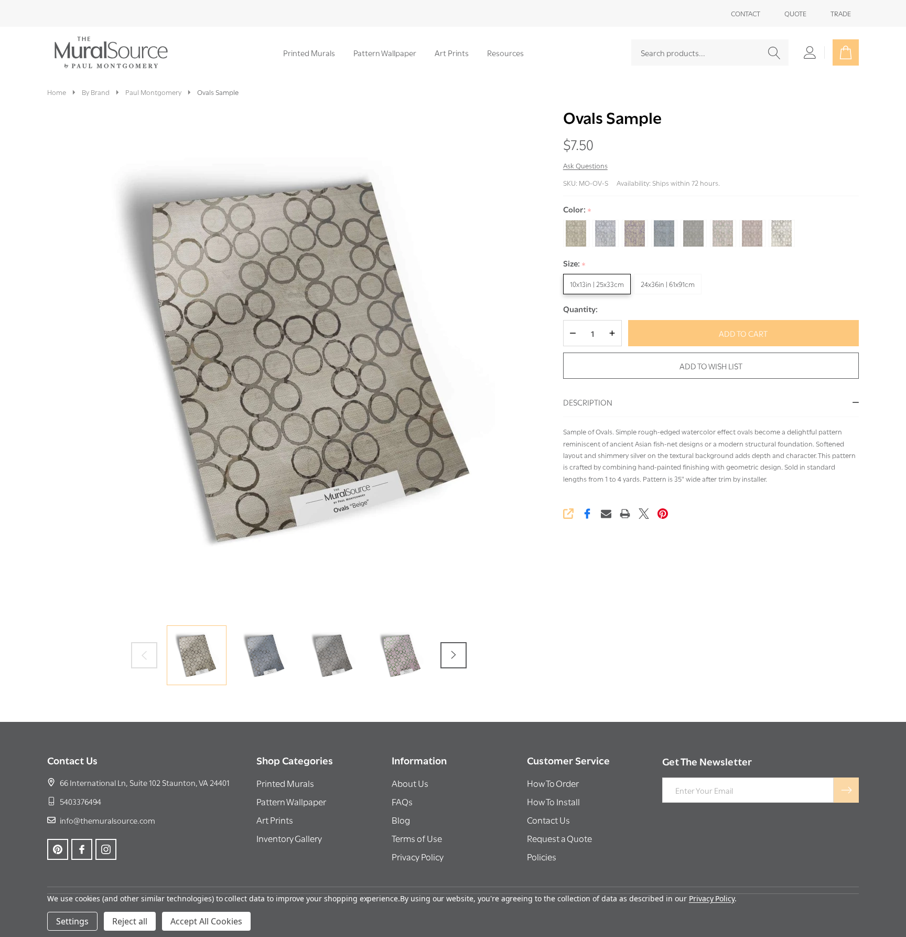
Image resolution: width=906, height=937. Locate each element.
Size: (574, 263)
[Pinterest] (662, 513)
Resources (505, 52)
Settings (72, 921)
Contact (745, 13)
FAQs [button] (402, 801)
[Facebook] (587, 513)
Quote (795, 13)
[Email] (606, 513)
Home (56, 92)
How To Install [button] (553, 801)
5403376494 (80, 801)
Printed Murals (309, 52)
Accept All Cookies (206, 921)
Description (587, 402)
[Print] (625, 513)
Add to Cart (743, 333)
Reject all (129, 921)
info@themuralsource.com (107, 820)
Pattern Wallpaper (384, 52)
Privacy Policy (712, 898)
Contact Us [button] (548, 819)
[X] (644, 513)
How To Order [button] (553, 783)
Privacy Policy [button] (418, 856)
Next (453, 655)
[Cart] (846, 52)
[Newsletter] (846, 790)
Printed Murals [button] (285, 783)
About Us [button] (410, 783)
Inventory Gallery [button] (289, 838)
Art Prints (452, 52)
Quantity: (580, 309)
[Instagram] (106, 849)
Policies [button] (541, 856)
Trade (840, 13)
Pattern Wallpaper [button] (291, 801)
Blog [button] (401, 819)
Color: (577, 209)
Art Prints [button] (274, 819)
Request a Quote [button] (559, 838)
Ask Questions (585, 165)
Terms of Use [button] (417, 838)
